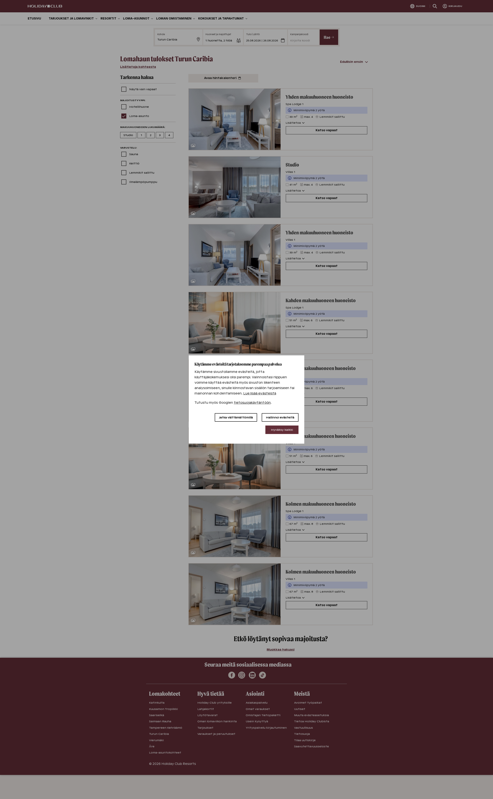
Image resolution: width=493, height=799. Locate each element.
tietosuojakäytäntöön (252, 403)
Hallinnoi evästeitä (280, 417)
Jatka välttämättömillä (236, 417)
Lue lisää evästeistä (259, 393)
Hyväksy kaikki (282, 429)
